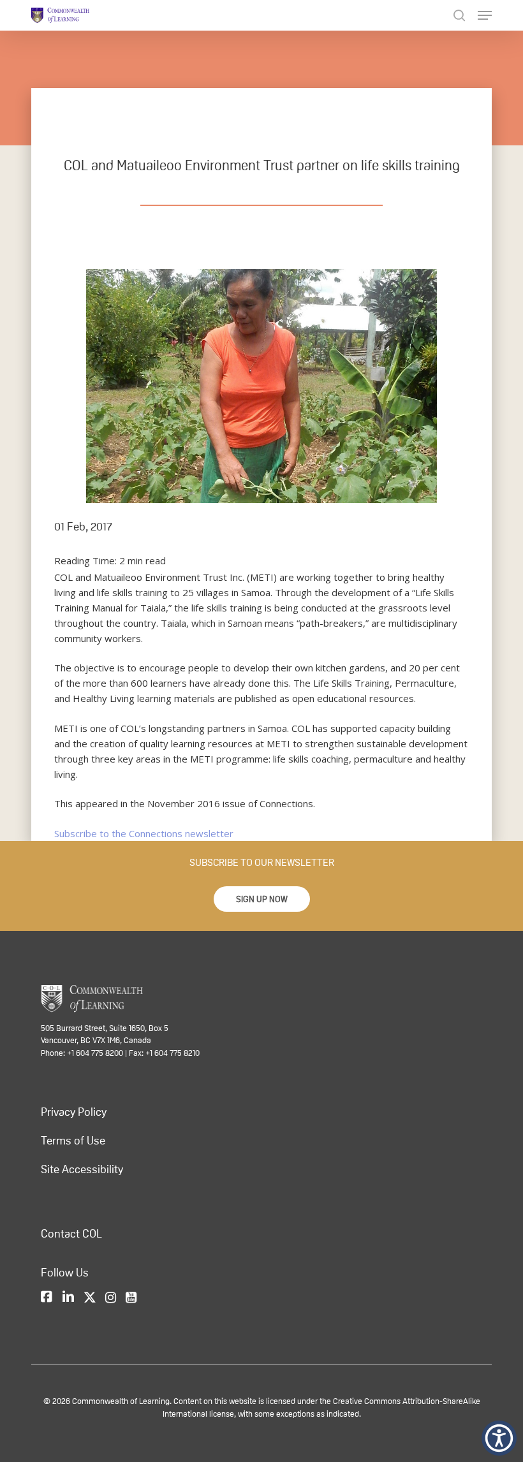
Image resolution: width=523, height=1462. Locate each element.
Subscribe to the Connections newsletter (143, 833)
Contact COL (71, 1233)
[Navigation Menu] (485, 15)
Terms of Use (73, 1140)
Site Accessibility (82, 1169)
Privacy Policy (74, 1112)
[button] (262, 899)
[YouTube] (131, 1298)
